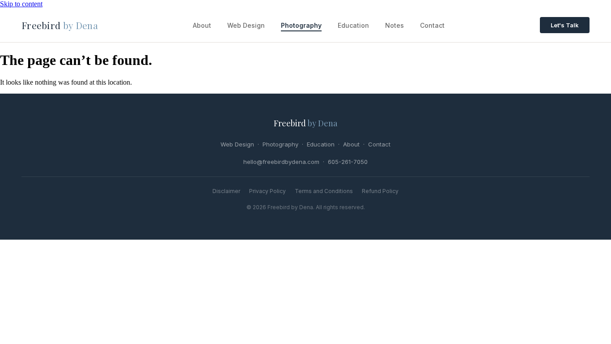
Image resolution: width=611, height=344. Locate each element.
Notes (394, 25)
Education (353, 25)
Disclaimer (226, 191)
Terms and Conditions (324, 191)
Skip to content (21, 4)
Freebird (59, 25)
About (202, 25)
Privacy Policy (267, 191)
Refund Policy (380, 191)
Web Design (246, 25)
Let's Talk (565, 25)
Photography (301, 25)
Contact (432, 25)
